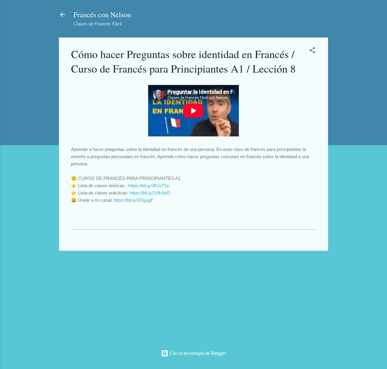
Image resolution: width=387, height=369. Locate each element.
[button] (312, 51)
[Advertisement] (193, 298)
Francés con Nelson (102, 14)
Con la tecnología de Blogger (197, 353)
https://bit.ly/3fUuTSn (148, 185)
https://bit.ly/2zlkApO (149, 192)
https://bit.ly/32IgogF (133, 200)
